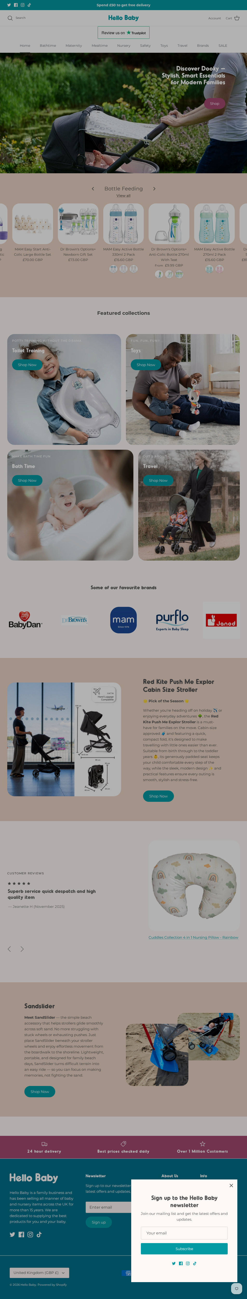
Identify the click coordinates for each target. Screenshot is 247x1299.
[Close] (231, 1185)
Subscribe (184, 1248)
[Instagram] (188, 1263)
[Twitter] (174, 1263)
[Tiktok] (195, 1263)
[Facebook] (181, 1263)
